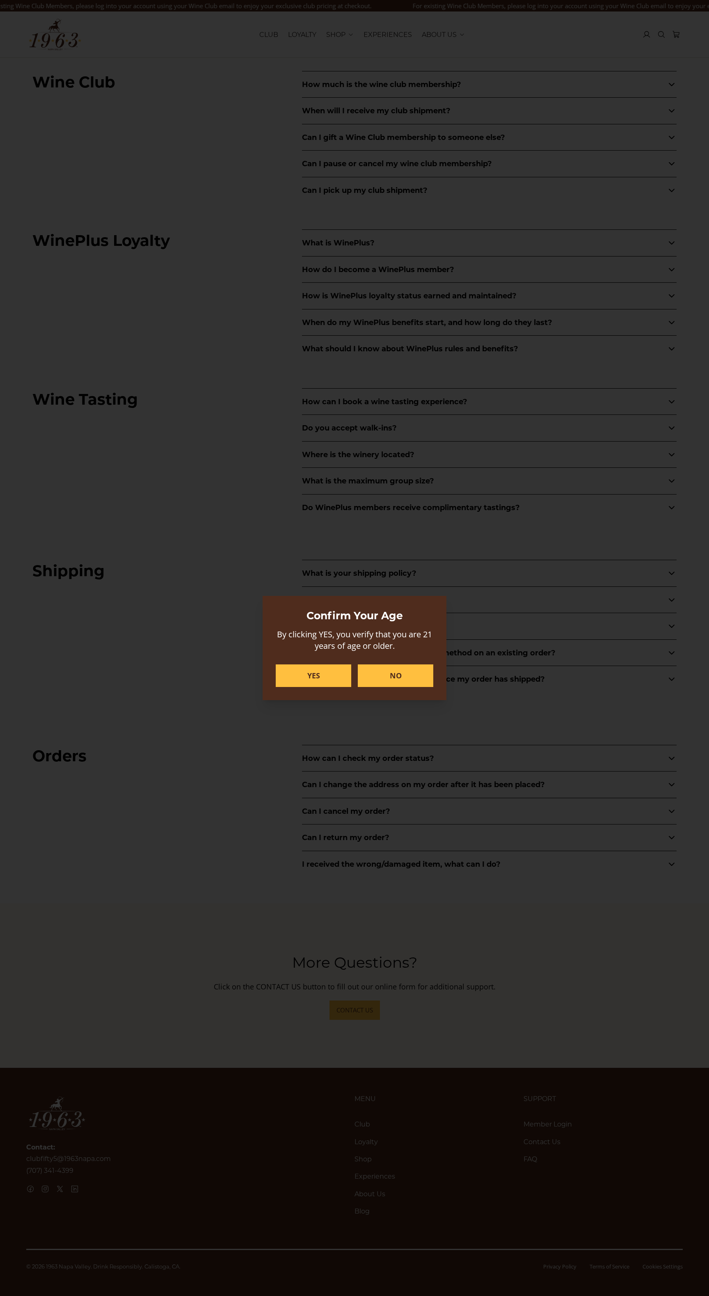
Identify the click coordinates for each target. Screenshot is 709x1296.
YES (313, 675)
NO (396, 675)
